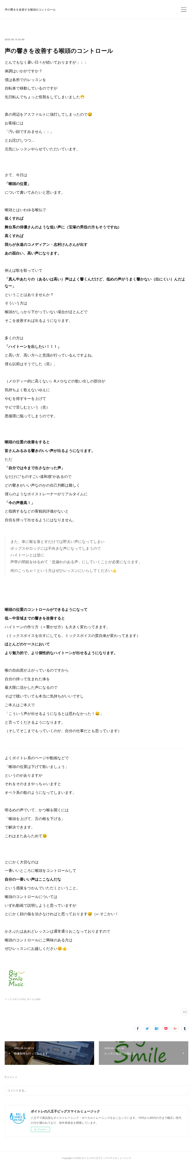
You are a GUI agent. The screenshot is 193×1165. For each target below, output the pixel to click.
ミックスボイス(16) (15, 999)
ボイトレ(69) (33, 999)
